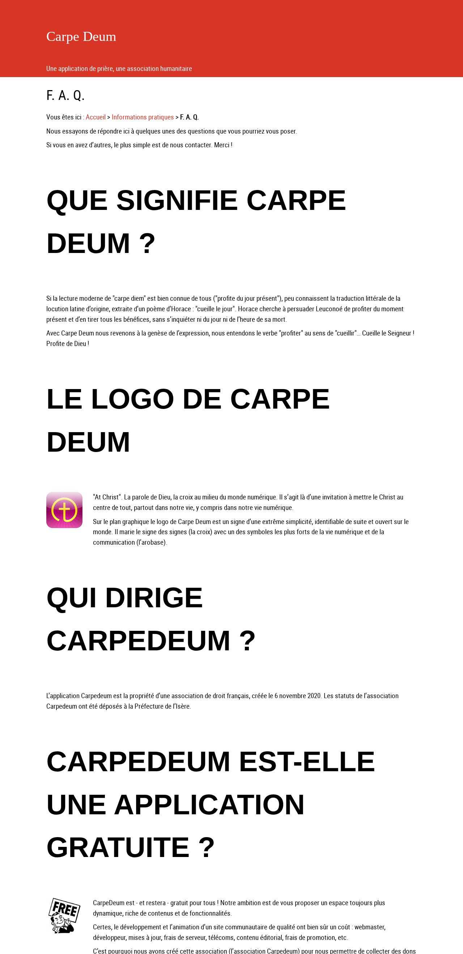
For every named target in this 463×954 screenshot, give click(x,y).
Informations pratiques (143, 117)
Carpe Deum (81, 36)
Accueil (96, 117)
